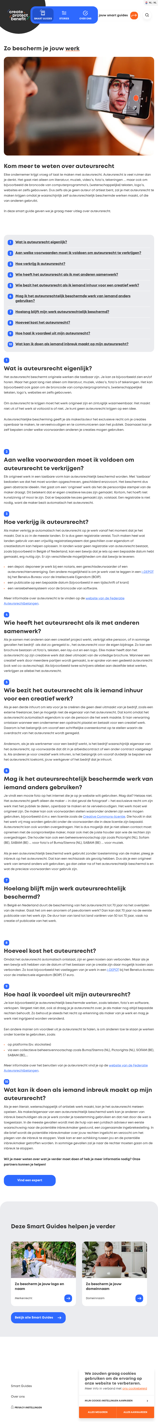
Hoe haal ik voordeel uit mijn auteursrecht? (52, 333)
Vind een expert (29, 1180)
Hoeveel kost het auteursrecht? (42, 322)
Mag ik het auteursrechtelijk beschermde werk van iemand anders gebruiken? (72, 299)
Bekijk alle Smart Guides (34, 1317)
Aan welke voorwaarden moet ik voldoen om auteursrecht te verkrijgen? (78, 253)
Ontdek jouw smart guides (107, 15)
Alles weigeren (98, 1412)
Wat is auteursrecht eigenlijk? (41, 242)
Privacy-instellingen (28, 1408)
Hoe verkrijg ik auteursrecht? (40, 264)
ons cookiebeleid (134, 1388)
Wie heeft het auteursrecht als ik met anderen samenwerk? (66, 274)
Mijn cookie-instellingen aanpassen (109, 1401)
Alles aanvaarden (135, 1412)
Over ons (18, 1396)
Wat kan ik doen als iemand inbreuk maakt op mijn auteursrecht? (72, 344)
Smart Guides (21, 1386)
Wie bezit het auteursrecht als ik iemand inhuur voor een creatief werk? (77, 285)
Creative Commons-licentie (104, 816)
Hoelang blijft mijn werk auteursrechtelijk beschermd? (62, 312)
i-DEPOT (148, 572)
